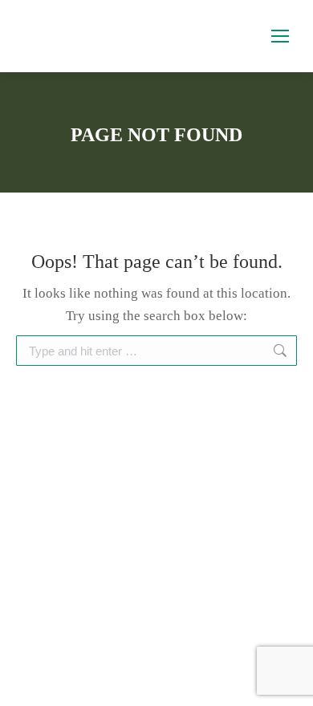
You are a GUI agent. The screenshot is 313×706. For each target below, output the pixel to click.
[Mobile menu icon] (280, 36)
